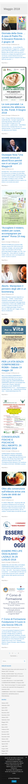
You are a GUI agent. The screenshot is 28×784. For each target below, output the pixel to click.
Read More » (5, 62)
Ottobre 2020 (5, 703)
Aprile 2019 (4, 724)
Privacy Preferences (15, 778)
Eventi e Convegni (6, 44)
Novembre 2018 (6, 736)
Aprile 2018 (4, 753)
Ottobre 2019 (5, 717)
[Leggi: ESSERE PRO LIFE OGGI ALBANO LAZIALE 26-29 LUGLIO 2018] (14, 534)
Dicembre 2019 (5, 712)
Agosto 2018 (5, 743)
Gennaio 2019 (5, 731)
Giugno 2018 (5, 748)
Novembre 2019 (6, 715)
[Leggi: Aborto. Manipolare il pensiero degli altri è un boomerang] (14, 273)
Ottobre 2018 (5, 739)
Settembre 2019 (6, 719)
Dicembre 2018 (5, 734)
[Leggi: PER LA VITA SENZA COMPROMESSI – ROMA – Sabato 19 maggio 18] (14, 338)
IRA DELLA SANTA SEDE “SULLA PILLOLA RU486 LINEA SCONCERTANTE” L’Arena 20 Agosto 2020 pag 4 (13, 676)
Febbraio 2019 (5, 729)
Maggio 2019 (5, 722)
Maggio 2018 (5, 751)
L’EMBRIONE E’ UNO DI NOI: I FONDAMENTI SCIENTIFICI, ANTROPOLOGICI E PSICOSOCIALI (13, 694)
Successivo (14, 656)
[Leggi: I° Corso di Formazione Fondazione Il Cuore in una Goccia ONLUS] (14, 600)
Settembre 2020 (6, 705)
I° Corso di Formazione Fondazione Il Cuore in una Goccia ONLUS (14, 622)
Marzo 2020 (5, 710)
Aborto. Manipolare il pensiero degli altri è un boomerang (14, 289)
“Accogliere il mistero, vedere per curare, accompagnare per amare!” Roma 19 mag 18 (13, 233)
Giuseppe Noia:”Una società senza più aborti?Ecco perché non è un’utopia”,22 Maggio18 (12, 160)
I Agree (14, 781)
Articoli (3, 169)
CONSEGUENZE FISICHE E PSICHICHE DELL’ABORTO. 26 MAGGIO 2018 (11, 443)
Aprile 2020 (4, 707)
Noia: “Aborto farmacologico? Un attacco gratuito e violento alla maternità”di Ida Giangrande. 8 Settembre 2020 (14, 687)
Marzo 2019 (5, 727)
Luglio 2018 (4, 746)
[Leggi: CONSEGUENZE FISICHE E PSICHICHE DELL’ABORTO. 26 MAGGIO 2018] (14, 416)
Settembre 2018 (6, 741)
